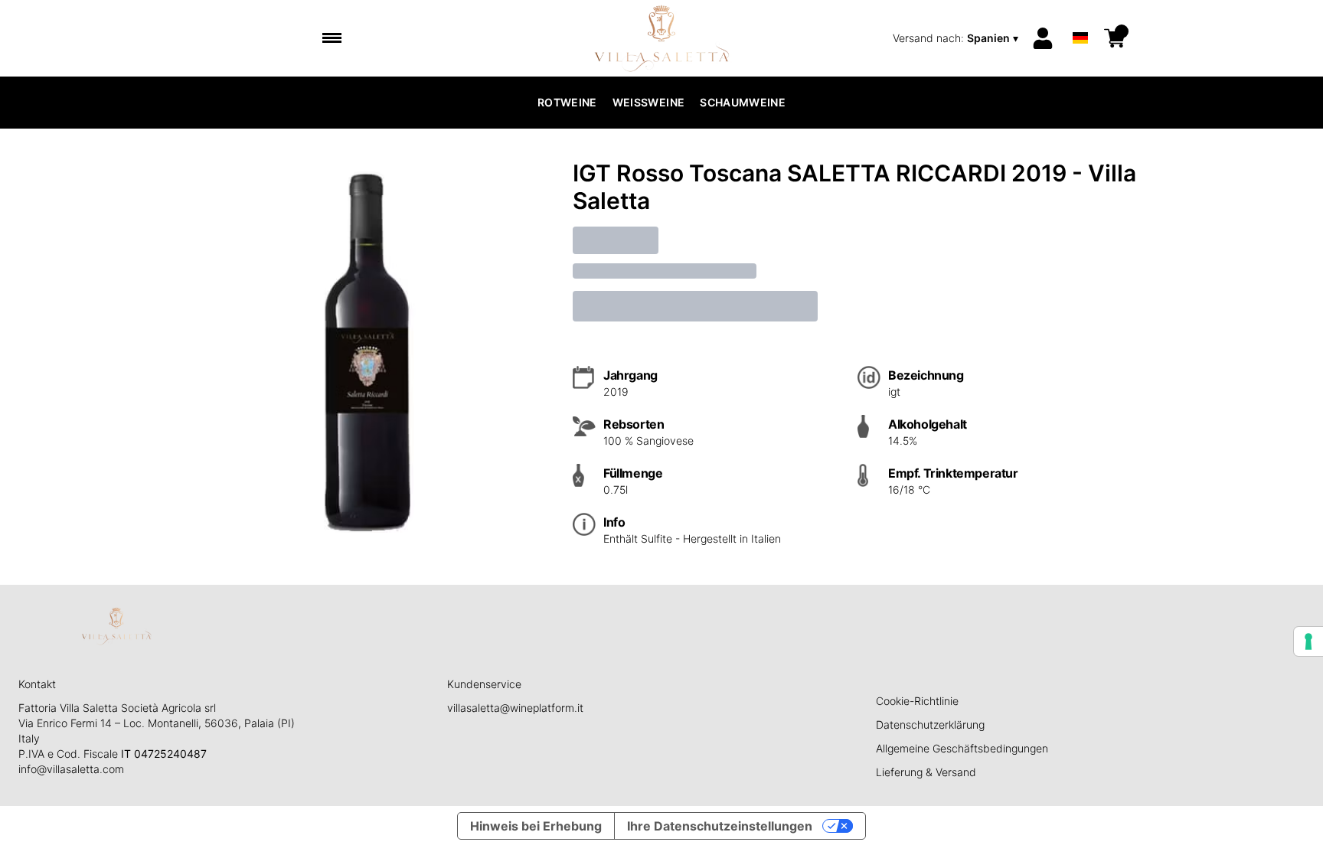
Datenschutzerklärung (930, 724)
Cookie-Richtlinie (917, 700)
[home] (662, 38)
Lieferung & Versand (926, 771)
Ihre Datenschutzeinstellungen (719, 826)
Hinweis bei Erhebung (536, 826)
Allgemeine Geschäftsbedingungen (962, 748)
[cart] (1114, 38)
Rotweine (567, 102)
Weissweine (648, 102)
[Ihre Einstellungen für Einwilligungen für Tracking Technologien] (1308, 641)
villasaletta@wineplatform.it (515, 707)
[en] (1080, 18)
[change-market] (957, 38)
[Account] (1043, 38)
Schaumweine (743, 102)
